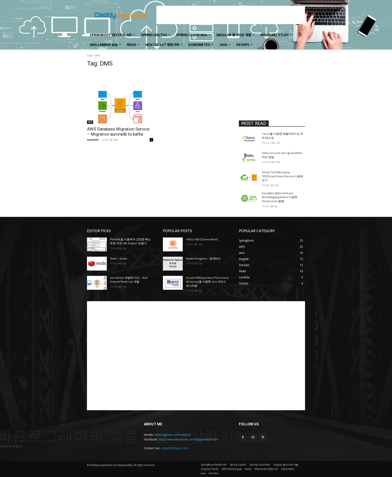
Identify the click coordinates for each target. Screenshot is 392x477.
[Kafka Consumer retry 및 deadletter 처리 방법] (249, 158)
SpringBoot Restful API (111, 34)
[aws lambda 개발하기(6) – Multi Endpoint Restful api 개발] (97, 283)
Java (223, 44)
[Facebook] (243, 437)
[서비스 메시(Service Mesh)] (173, 244)
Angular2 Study (275, 34)
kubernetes (199, 44)
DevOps (242, 44)
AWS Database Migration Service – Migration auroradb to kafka (118, 132)
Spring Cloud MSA (191, 34)
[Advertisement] (230, 15)
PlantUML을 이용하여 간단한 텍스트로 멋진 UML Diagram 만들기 (130, 241)
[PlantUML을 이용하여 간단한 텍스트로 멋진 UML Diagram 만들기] (97, 244)
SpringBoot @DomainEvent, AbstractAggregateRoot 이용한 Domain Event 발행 (279, 197)
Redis (131, 44)
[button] (300, 35)
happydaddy (92, 139)
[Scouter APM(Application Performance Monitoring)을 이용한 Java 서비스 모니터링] (173, 283)
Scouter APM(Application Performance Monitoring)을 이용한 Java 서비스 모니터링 (207, 282)
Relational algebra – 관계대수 (203, 258)
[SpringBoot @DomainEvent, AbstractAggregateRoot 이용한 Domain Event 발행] (249, 198)
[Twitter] (263, 437)
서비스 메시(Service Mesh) (202, 239)
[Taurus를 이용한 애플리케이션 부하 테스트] (249, 139)
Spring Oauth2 (154, 34)
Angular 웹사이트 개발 (233, 34)
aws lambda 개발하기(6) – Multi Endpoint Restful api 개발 (129, 280)
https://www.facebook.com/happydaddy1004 (188, 439)
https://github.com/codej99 (172, 435)
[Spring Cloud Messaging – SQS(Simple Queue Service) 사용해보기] (249, 177)
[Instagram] (253, 437)
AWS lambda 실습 (104, 44)
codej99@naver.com (174, 448)
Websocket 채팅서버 (162, 44)
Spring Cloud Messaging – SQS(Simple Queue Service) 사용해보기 (282, 176)
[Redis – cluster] (97, 264)
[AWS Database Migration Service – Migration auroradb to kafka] (120, 107)
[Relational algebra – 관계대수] (173, 264)
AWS (90, 122)
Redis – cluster (118, 258)
